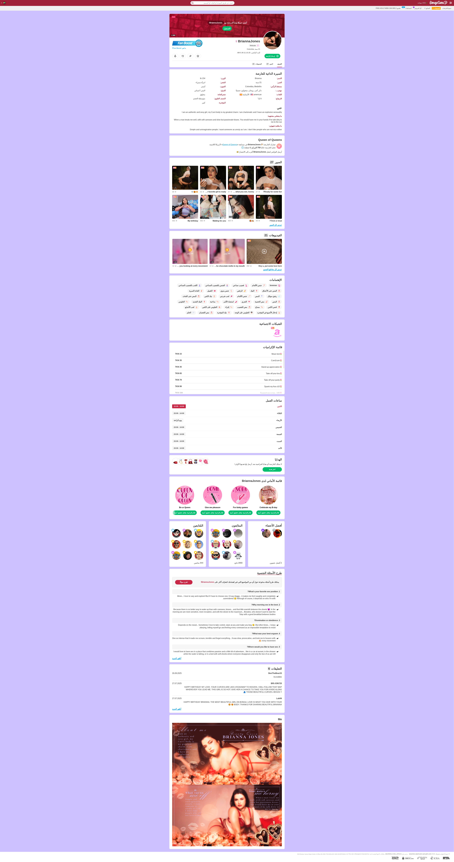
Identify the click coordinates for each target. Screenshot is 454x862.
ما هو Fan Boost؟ (179, 48)
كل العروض (418, 8)
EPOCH (399, 854)
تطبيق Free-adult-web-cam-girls (388, 8)
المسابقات (408, 8)
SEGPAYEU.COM (390, 854)
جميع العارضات (446, 8)
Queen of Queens (230, 145)
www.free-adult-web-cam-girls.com (420, 854)
